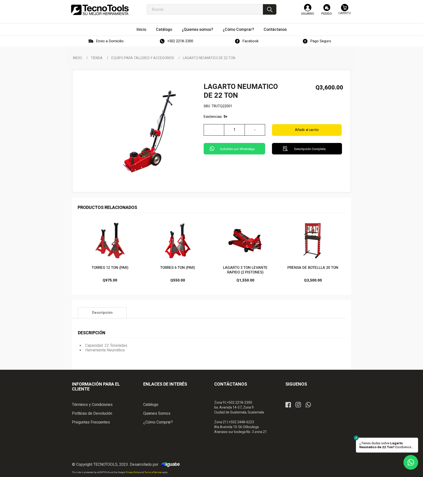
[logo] (100, 9)
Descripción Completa (310, 149)
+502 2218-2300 (180, 41)
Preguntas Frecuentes (91, 422)
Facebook (250, 41)
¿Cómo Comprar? (158, 422)
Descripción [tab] (102, 312)
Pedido (326, 13)
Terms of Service (153, 472)
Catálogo (150, 405)
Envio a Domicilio (110, 41)
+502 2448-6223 (241, 422)
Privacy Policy (133, 472)
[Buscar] (269, 9)
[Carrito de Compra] (344, 11)
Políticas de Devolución (92, 413)
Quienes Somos (156, 413)
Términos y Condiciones (92, 405)
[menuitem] (141, 29)
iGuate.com (171, 464)
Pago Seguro (320, 41)
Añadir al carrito (307, 129)
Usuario (307, 13)
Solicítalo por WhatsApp (237, 149)
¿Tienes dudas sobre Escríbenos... (386, 445)
